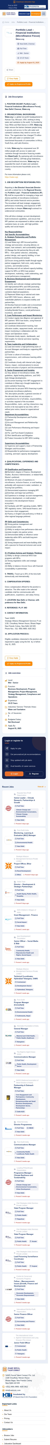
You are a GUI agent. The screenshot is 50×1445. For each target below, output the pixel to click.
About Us (7, 1410)
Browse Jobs (9, 1435)
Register (35, 774)
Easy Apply (13, 79)
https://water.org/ (11, 177)
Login (15, 774)
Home (7, 22)
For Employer (35, 13)
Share (11, 70)
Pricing (6, 1418)
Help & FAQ (13, 8)
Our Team (8, 1414)
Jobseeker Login (24, 13)
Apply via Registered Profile (20, 84)
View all (40, 787)
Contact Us (8, 1422)
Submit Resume (10, 1439)
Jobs (13, 22)
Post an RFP (12, 5)
